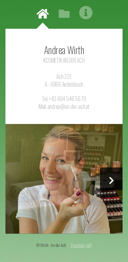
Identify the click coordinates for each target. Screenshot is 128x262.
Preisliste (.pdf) (81, 245)
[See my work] (64, 179)
